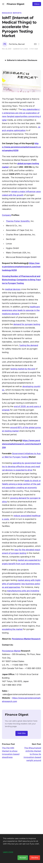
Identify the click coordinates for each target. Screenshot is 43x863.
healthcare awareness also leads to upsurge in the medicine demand (21, 310)
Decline (34, 858)
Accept (23, 858)
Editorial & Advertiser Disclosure (22, 60)
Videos (36, 4)
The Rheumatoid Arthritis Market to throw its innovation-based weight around (32, 754)
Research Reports (12, 13)
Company (6, 215)
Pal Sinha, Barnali (17, 44)
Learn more (8, 852)
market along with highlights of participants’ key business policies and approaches (21, 583)
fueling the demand (28, 345)
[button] (3, 4)
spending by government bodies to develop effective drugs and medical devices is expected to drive (21, 466)
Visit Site (22, 733)
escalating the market (12, 629)
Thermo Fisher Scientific (18, 221)
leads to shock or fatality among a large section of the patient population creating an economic (21, 484)
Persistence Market (11, 651)
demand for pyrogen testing (26, 324)
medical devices (13, 289)
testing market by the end (22, 369)
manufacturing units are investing (23, 591)
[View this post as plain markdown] (35, 44)
